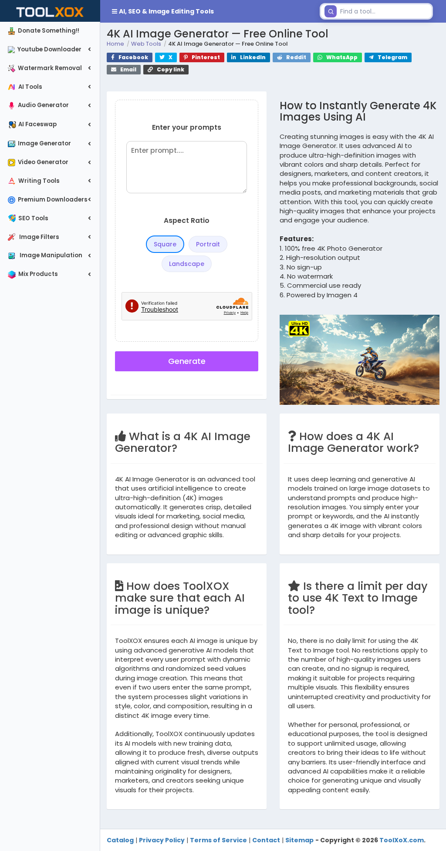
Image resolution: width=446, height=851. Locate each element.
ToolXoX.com (401, 840)
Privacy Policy (162, 840)
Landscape (186, 263)
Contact (266, 840)
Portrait (208, 244)
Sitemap (299, 840)
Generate (187, 361)
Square (165, 244)
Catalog (120, 840)
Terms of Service (218, 840)
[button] (208, 11)
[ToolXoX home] (50, 11)
